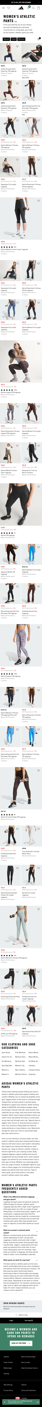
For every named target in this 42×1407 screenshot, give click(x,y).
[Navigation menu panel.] (3, 8)
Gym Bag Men (7, 1066)
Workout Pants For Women (20, 1057)
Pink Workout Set (20, 1053)
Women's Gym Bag (20, 1066)
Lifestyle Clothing (32, 1066)
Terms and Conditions (28, 1390)
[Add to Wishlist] (17, 47)
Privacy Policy (8, 1390)
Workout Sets (20, 1061)
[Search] (33, 8)
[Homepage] (21, 8)
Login (11, 1320)
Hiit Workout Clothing (6, 1061)
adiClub (6, 1357)
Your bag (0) (29, 1320)
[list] (17, 39)
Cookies (23, 1385)
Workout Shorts (21, 1074)
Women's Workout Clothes (5, 1070)
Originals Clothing (32, 1075)
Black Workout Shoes (34, 1053)
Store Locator (25, 1362)
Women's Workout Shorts (7, 1075)
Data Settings (8, 1385)
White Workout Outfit (34, 1057)
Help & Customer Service (29, 1368)
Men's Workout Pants (20, 1070)
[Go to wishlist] (8, 8)
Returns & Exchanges (28, 1357)
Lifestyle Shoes (34, 1070)
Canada (24, 1398)
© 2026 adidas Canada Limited (21, 1404)
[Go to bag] (38, 8)
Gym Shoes (6, 1053)
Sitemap (6, 1374)
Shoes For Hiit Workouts (7, 1057)
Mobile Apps (8, 1368)
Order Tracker (8, 1362)
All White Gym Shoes (34, 1061)
